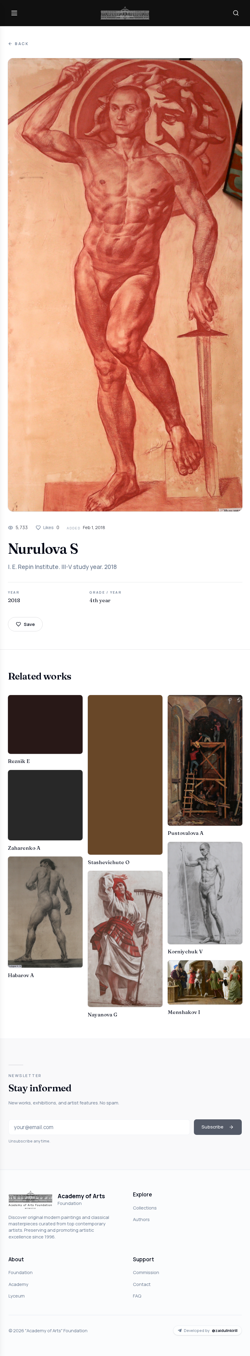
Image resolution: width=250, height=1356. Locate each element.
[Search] (235, 13)
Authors (141, 1219)
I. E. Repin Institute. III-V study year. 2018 (62, 567)
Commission (146, 1272)
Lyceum (17, 1296)
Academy (18, 1284)
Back (22, 43)
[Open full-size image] (125, 284)
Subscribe (212, 1127)
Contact (142, 1284)
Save (29, 624)
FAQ (137, 1296)
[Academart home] (125, 12)
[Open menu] (14, 13)
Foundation (21, 1272)
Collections (145, 1208)
